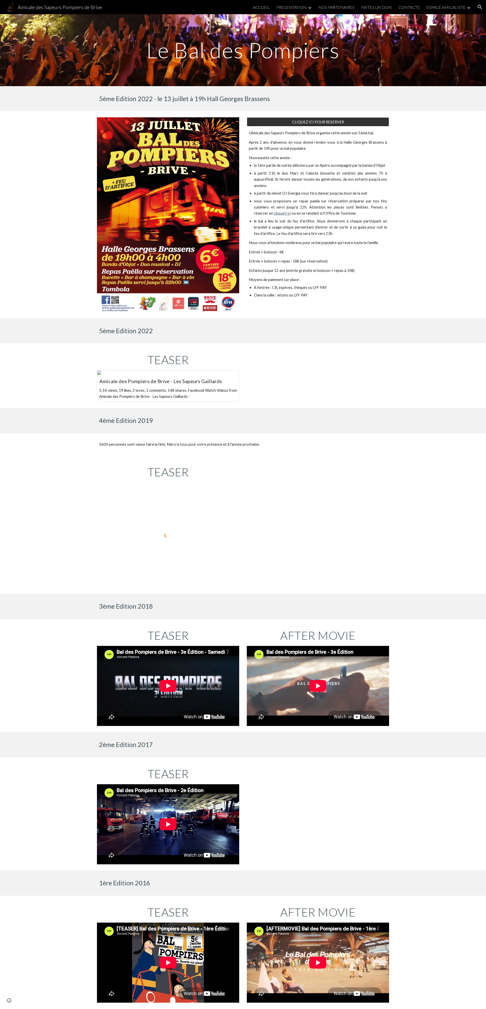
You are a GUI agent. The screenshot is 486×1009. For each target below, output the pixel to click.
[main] (243, 50)
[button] (480, 7)
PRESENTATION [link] (291, 7)
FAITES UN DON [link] (376, 7)
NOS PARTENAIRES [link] (336, 7)
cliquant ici (282, 213)
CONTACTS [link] (409, 7)
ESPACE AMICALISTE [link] (445, 7)
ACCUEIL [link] (261, 7)
